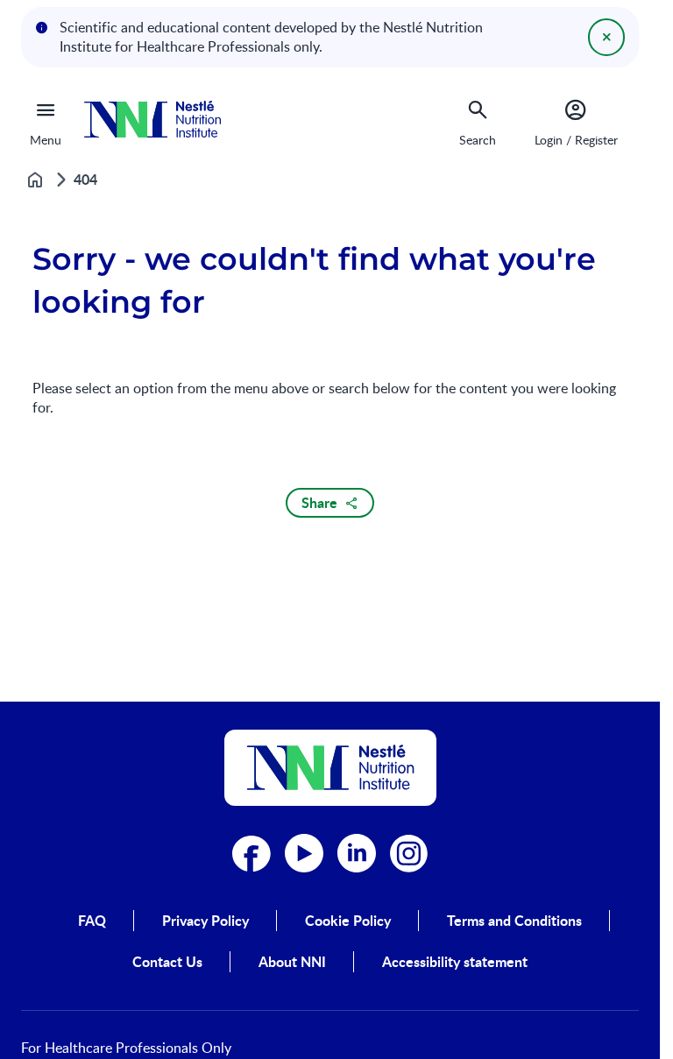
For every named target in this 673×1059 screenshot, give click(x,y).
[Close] (606, 36)
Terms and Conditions (514, 920)
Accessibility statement (455, 961)
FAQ (92, 920)
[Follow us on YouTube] (304, 853)
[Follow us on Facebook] (251, 853)
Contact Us (167, 961)
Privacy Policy (205, 920)
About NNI (292, 961)
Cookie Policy (348, 920)
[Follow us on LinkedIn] (356, 853)
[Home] (152, 119)
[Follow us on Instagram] (409, 853)
